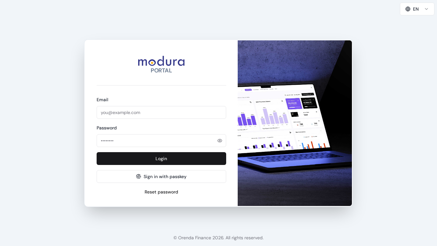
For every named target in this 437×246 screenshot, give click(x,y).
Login (161, 158)
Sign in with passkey (165, 176)
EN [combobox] (416, 9)
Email (102, 99)
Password (107, 128)
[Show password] (219, 140)
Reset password (161, 192)
